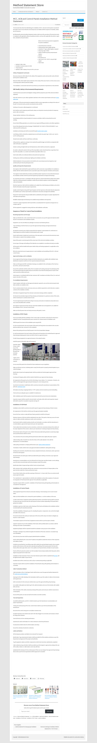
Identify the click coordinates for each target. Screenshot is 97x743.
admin (16, 24)
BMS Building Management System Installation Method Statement (51, 697)
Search (64, 18)
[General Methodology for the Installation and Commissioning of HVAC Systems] (66, 64)
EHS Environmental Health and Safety (70, 51)
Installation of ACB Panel (21, 718)
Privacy (37, 11)
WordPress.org (66, 113)
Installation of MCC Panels (32, 718)
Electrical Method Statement (23, 716)
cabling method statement (44, 444)
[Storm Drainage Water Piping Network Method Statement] (66, 86)
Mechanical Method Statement (69, 55)
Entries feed (65, 109)
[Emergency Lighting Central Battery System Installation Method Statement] (36, 690)
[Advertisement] (25, 51)
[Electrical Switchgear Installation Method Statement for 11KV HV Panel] (20, 690)
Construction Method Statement (69, 46)
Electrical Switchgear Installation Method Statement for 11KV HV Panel (20, 697)
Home (14, 11)
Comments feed (66, 111)
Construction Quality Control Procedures (71, 48)
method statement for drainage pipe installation (25, 726)
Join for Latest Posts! (77, 24)
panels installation (42, 718)
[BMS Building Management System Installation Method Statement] (52, 690)
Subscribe (49, 711)
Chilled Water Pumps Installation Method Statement (73, 72)
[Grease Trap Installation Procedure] (81, 64)
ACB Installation (35, 716)
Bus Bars (56, 555)
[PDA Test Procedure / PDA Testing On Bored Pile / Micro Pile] (81, 86)
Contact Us (44, 11)
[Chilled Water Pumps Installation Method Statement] (73, 64)
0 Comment (57, 24)
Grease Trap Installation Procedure (80, 71)
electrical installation (44, 716)
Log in (64, 106)
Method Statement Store (28, 5)
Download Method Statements (25, 11)
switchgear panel (21, 386)
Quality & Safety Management (69, 57)
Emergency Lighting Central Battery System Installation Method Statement (35, 697)
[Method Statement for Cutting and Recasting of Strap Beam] (73, 86)
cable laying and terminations (21, 574)
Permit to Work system (42, 131)
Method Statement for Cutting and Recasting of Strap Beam (73, 93)
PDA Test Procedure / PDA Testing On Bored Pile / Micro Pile (81, 93)
